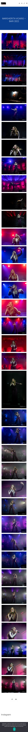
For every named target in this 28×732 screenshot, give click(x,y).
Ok (14, 729)
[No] (26, 727)
